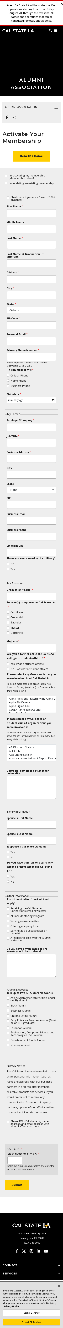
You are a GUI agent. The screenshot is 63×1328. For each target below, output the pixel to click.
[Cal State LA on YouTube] (46, 1251)
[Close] (59, 1286)
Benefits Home (31, 156)
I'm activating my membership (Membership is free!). (27, 176)
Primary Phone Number (22, 350)
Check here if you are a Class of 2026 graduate (32, 198)
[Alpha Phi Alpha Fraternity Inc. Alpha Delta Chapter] (31, 699)
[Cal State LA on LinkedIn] (40, 1251)
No (12, 564)
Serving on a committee (24, 921)
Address (12, 272)
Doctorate (16, 632)
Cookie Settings (31, 1312)
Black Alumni (18, 1005)
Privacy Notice (16, 1066)
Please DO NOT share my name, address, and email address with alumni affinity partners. (29, 1124)
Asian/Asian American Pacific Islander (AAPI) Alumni (32, 999)
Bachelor (15, 622)
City (9, 288)
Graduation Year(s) (19, 590)
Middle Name (15, 222)
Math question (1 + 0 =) (22, 1153)
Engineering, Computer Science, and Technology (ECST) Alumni (32, 1033)
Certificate (16, 612)
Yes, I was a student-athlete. (27, 664)
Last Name (14, 238)
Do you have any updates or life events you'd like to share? (27, 950)
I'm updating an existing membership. (31, 183)
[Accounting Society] (31, 755)
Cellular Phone (19, 375)
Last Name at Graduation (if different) (25, 255)
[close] (62, 4)
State (10, 304)
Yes (12, 569)
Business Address (18, 452)
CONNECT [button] (10, 1265)
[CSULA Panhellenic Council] (31, 710)
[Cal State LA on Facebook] (18, 1251)
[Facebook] (6, 116)
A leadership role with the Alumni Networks (30, 939)
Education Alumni (21, 1028)
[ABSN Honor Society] (31, 747)
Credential (16, 617)
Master (14, 627)
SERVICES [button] (10, 1273)
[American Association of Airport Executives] (31, 758)
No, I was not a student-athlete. (29, 669)
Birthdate (13, 394)
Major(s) (12, 641)
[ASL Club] (31, 751)
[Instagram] (13, 116)
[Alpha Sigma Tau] (31, 706)
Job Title (12, 436)
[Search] (50, 30)
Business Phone (20, 385)
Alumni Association (21, 107)
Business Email (16, 514)
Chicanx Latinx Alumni (23, 1016)
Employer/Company (19, 420)
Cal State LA (18, 30)
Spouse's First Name (20, 818)
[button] (55, 30)
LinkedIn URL (15, 545)
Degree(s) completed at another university (28, 772)
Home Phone (18, 380)
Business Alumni (20, 1010)
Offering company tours (25, 926)
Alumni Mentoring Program (27, 916)
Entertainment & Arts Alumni (27, 1040)
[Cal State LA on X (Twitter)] (25, 1251)
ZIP (9, 498)
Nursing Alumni (20, 1045)
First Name (14, 206)
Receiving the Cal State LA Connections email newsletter (28, 909)
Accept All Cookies (31, 1321)
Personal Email (16, 334)
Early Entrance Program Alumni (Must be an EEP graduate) (33, 1021)
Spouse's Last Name (20, 834)
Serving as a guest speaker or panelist (28, 932)
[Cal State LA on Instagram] (33, 1251)
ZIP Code (12, 318)
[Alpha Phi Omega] (31, 702)
